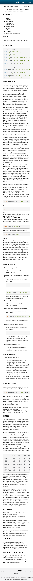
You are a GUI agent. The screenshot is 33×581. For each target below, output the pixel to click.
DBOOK (19, 570)
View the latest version (17, 11)
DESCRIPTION (9, 21)
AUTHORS (8, 31)
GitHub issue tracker (4, 571)
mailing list (24, 577)
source (13, 6)
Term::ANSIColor (7, 6)
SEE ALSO (8, 30)
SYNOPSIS (9, 20)
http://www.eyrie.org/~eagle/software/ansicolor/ (14, 533)
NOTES (8, 28)
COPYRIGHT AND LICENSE (13, 33)
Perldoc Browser (25, 2)
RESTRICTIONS (10, 26)
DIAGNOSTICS (9, 23)
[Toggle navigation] (3, 2)
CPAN (16, 6)
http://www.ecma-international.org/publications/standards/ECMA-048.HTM (14, 516)
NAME (7, 18)
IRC (28, 577)
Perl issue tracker (16, 577)
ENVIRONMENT (10, 25)
